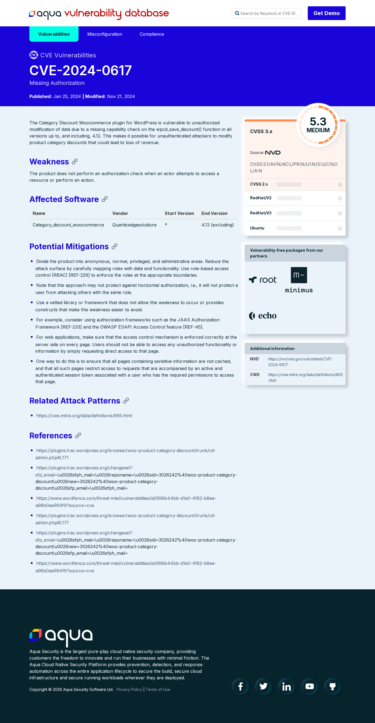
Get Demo (327, 13)
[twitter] (264, 687)
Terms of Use (158, 689)
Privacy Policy (129, 689)
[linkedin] (288, 687)
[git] (334, 687)
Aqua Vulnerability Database (99, 14)
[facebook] (241, 687)
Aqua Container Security (61, 638)
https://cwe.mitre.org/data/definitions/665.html (84, 415)
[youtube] (311, 687)
